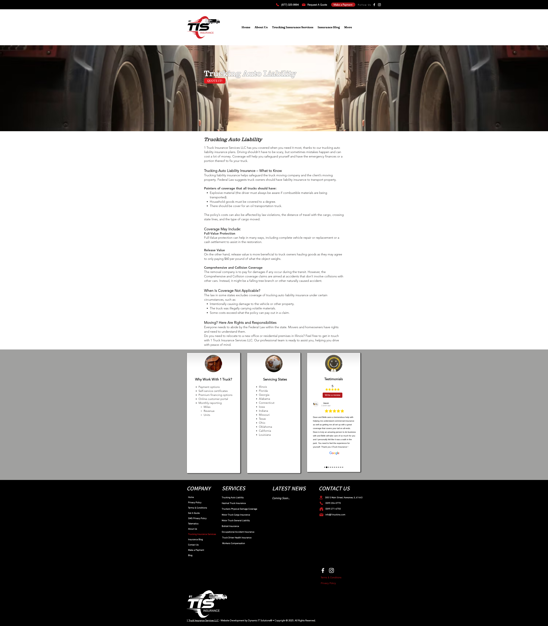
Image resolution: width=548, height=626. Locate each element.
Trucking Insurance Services (202, 534)
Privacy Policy (194, 502)
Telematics (193, 523)
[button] (293, 27)
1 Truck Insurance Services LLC (203, 620)
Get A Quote (194, 513)
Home (191, 497)
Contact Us (193, 544)
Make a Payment (196, 550)
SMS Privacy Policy (197, 518)
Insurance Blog (195, 539)
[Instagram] (379, 4)
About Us (192, 529)
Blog (190, 555)
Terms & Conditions (197, 508)
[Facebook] (374, 4)
